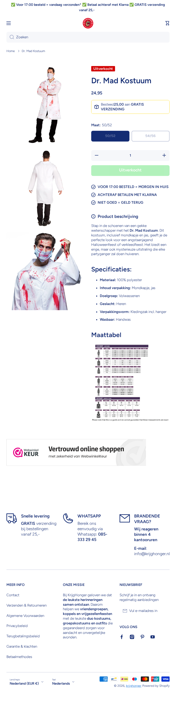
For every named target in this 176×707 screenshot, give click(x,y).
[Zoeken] (10, 37)
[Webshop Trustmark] (76, 452)
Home (10, 51)
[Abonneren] (164, 610)
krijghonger (133, 686)
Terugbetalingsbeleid (23, 636)
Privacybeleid (17, 626)
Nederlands (61, 683)
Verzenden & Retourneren (26, 605)
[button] (167, 23)
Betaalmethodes (19, 657)
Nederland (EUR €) (24, 683)
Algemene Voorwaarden (25, 615)
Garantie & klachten (21, 646)
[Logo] (88, 23)
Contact (12, 595)
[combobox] (88, 37)
